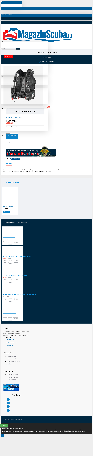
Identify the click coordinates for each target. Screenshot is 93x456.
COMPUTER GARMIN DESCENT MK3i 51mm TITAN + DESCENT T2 (19, 294)
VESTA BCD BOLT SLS (15, 158)
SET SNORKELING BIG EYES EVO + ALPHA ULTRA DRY (17, 256)
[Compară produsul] (6, 213)
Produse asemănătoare (12, 182)
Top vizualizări (22, 222)
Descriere (9, 164)
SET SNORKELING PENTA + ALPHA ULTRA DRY (15, 275)
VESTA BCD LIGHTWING (8, 206)
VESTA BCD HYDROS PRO (9, 313)
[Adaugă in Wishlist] (4, 214)
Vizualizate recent (11, 222)
